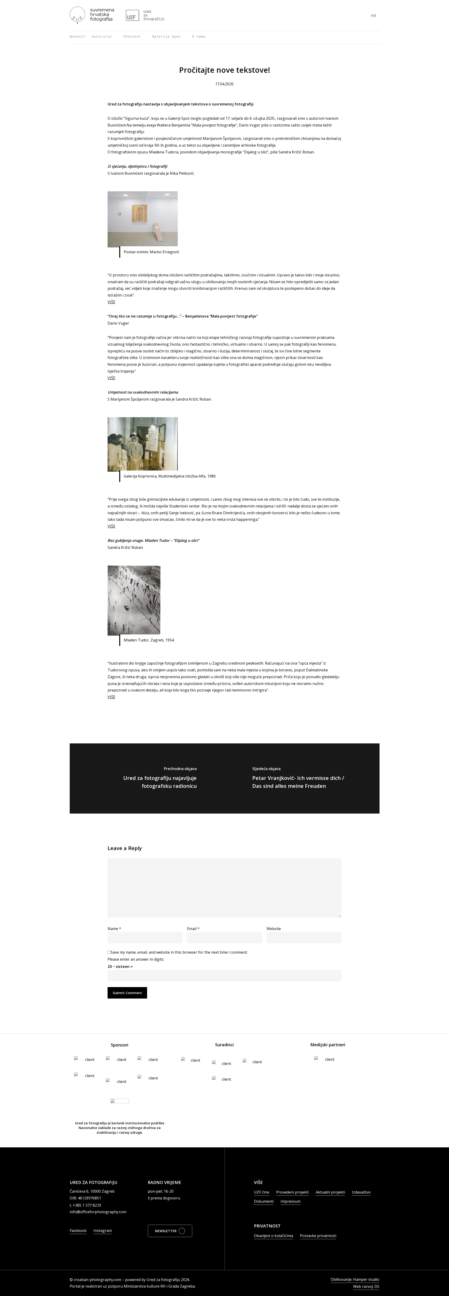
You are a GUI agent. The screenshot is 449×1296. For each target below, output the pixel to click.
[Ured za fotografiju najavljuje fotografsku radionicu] (147, 778)
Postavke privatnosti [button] (318, 1235)
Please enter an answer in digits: (136, 959)
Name (114, 928)
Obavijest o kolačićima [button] (273, 1235)
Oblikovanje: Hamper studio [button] (355, 1279)
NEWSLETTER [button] (166, 1231)
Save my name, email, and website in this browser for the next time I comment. (179, 952)
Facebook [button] (78, 1230)
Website (274, 928)
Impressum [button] (291, 1201)
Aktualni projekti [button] (330, 1192)
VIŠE (111, 301)
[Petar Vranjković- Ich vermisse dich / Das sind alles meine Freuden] (302, 778)
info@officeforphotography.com (98, 1211)
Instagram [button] (103, 1230)
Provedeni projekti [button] (292, 1192)
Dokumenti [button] (264, 1201)
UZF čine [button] (261, 1192)
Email (193, 928)
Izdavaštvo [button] (361, 1192)
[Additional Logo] (145, 15)
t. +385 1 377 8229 (85, 1205)
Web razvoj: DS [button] (366, 1286)
